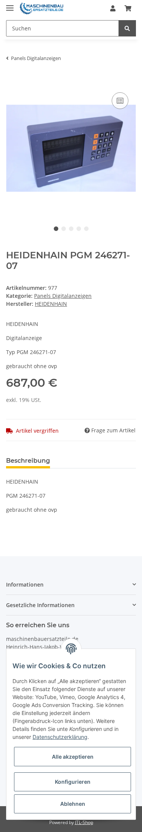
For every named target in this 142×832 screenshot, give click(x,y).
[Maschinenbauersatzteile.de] (41, 8)
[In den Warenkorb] (12, 79)
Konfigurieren (73, 781)
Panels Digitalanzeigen (63, 295)
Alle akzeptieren (73, 756)
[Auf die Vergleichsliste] (120, 100)
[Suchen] (127, 28)
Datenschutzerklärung (60, 737)
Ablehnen (72, 803)
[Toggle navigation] (10, 4)
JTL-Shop (84, 822)
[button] (113, 8)
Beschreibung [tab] (28, 460)
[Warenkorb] (128, 8)
